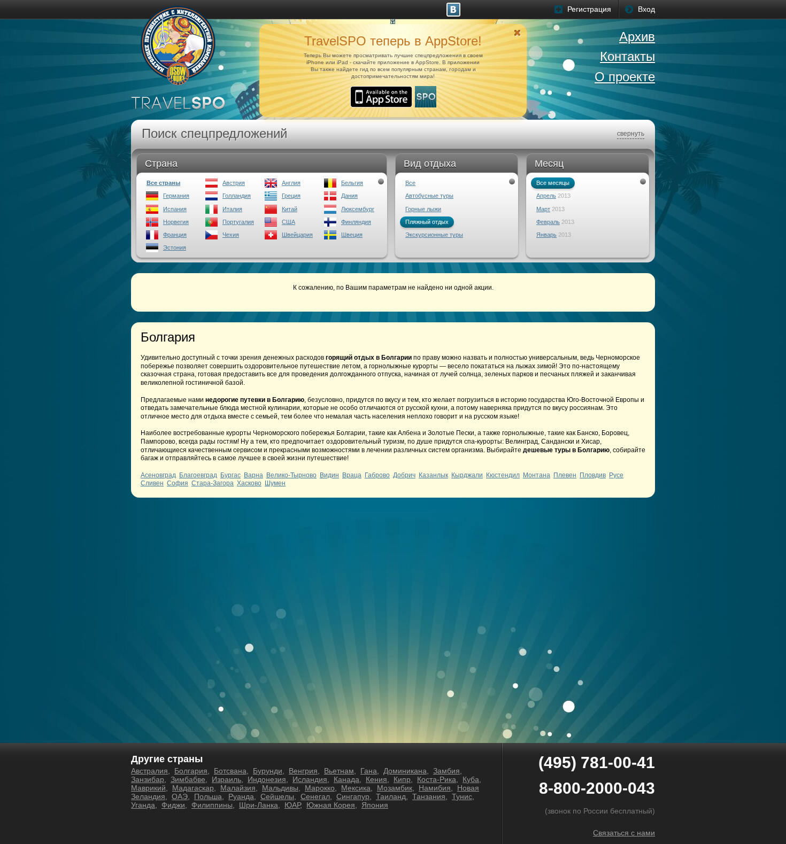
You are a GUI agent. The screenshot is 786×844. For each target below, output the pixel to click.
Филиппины (212, 805)
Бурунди (267, 770)
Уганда (143, 805)
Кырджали (467, 475)
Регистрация (589, 9)
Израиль (226, 779)
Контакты (627, 56)
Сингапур (352, 796)
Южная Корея (330, 805)
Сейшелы (277, 796)
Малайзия (238, 788)
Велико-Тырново (291, 475)
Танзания (428, 796)
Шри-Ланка (258, 805)
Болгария (190, 770)
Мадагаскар (193, 788)
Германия (176, 195)
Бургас (230, 475)
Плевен (564, 475)
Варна (253, 475)
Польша (208, 796)
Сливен (152, 483)
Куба (471, 779)
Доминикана (405, 770)
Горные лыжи (423, 209)
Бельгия (352, 183)
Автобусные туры (429, 195)
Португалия (238, 222)
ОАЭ (180, 796)
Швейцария (297, 234)
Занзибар (147, 779)
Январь (546, 234)
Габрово (377, 475)
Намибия (435, 788)
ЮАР (292, 805)
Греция (291, 195)
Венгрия (303, 770)
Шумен (275, 483)
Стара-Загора (212, 483)
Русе (616, 475)
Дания (349, 195)
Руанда (241, 796)
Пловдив (593, 475)
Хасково (249, 483)
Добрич (404, 475)
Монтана (536, 475)
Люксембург (357, 209)
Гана (368, 770)
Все (410, 183)
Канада (346, 779)
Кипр (402, 779)
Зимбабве (188, 779)
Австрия (233, 183)
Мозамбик (394, 788)
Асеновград (158, 475)
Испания (175, 209)
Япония (374, 805)
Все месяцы (552, 183)
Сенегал (315, 796)
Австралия (149, 770)
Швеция (352, 234)
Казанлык (433, 475)
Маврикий (148, 788)
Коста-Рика (436, 779)
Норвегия (176, 222)
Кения (376, 779)
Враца (351, 475)
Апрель (546, 195)
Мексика (356, 788)
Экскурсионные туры (434, 234)
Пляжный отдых (427, 222)
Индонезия (267, 779)
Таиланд (391, 796)
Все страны (163, 183)
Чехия (230, 234)
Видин (329, 475)
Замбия (446, 770)
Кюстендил (503, 475)
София (177, 483)
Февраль (548, 222)
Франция (175, 234)
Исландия (309, 779)
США (288, 222)
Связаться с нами (624, 832)
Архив (637, 36)
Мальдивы (280, 788)
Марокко (320, 788)
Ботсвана (230, 770)
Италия (232, 209)
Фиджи (173, 805)
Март (543, 209)
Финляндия (356, 222)
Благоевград (198, 475)
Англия (291, 183)
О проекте (625, 76)
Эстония (174, 247)
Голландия (236, 195)
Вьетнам (339, 770)
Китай (289, 209)
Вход (646, 9)
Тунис (462, 796)
